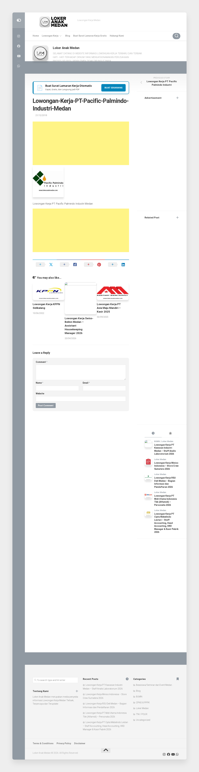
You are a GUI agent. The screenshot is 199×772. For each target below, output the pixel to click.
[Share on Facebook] (69, 265)
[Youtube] (18, 56)
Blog (67, 36)
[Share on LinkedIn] (117, 265)
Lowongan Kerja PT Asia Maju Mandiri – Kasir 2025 (109, 308)
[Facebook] (18, 46)
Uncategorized (143, 720)
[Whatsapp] (18, 66)
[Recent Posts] (153, 433)
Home (36, 36)
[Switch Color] (18, 20)
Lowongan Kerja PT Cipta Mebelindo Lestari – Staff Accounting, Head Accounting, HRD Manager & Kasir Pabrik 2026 (166, 523)
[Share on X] (45, 265)
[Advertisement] (81, 143)
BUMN (157, 441)
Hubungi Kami (117, 36)
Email (86, 383)
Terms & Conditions (43, 743)
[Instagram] (18, 36)
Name (39, 383)
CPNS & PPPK (143, 702)
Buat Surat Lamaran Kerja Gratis (90, 36)
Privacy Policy (64, 743)
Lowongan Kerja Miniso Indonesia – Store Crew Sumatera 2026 (166, 466)
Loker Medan (167, 441)
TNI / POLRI (141, 714)
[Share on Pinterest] (93, 265)
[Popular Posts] (170, 433)
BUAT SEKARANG (113, 87)
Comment (41, 362)
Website (40, 393)
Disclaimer (79, 743)
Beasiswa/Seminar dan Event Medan (154, 685)
